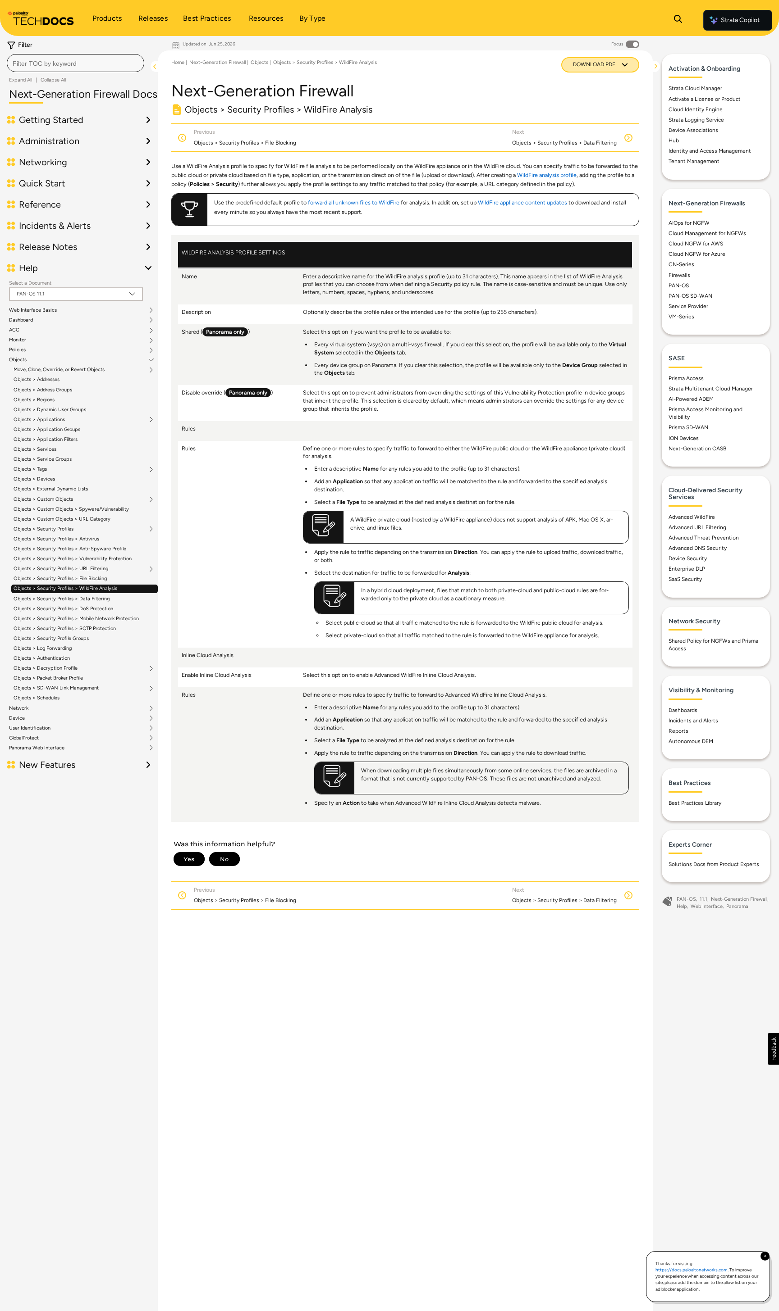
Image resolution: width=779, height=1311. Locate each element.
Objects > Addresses (37, 379)
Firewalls (679, 275)
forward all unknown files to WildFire (353, 202)
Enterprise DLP (687, 569)
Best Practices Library (695, 803)
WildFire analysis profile (547, 175)
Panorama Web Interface (36, 748)
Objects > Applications (39, 419)
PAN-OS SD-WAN (690, 296)
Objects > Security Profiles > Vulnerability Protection (73, 559)
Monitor (17, 340)
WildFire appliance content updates (522, 202)
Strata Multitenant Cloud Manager (711, 389)
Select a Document (30, 283)
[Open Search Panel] (678, 20)
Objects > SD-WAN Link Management (56, 688)
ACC (14, 330)
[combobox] (75, 63)
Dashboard (21, 320)
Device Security (688, 558)
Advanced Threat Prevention (704, 538)
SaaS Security (685, 579)
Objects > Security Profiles (43, 529)
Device (17, 718)
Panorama (737, 906)
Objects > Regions (34, 400)
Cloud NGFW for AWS (696, 243)
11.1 (703, 899)
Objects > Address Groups (43, 390)
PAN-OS (679, 285)
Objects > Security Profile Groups (51, 638)
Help (682, 906)
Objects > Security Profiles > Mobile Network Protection (76, 618)
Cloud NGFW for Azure (697, 254)
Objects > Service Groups (43, 459)
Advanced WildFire (692, 517)
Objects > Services (35, 449)
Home (177, 62)
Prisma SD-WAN (688, 427)
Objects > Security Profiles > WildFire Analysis (65, 588)
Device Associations (693, 130)
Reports (678, 731)
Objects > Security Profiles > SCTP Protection (65, 628)
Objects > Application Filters (46, 439)
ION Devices (684, 438)
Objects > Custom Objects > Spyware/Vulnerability (71, 509)
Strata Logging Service (696, 120)
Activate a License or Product (705, 99)
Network (18, 708)
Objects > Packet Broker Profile (48, 678)
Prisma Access (686, 378)
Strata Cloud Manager (695, 88)
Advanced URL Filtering (697, 527)
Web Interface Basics (33, 310)
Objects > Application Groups (47, 429)
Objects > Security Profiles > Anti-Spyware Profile (70, 549)
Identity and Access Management (710, 151)
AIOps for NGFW (689, 223)
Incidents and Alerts (693, 720)
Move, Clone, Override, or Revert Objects (59, 369)
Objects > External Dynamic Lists (51, 489)
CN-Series (681, 264)
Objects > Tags (30, 469)
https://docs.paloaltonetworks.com (691, 1270)
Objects (18, 360)
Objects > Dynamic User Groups (50, 410)
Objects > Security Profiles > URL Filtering (61, 569)
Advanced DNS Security (698, 548)
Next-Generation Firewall (217, 62)
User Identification (29, 728)
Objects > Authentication (42, 658)
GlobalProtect (24, 738)
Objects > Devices (34, 479)
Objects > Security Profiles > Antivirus (56, 539)
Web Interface (707, 906)
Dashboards (683, 710)
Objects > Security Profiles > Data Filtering (62, 599)
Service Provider (688, 306)
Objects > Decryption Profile (46, 668)
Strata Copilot (740, 20)
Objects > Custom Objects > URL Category (62, 519)
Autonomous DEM (691, 741)
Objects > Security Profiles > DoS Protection (63, 609)
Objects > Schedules (37, 698)
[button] (773, 1049)
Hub (674, 140)
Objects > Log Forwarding (43, 648)
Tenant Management (694, 161)
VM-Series (681, 316)
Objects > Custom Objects (43, 499)
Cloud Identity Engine (696, 109)
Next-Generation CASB (697, 448)
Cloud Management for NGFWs (707, 233)
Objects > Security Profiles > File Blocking (60, 578)
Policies (17, 350)
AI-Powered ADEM (691, 399)
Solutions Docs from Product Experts (714, 864)
